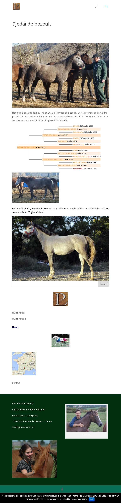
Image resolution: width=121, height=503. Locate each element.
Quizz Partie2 (19, 318)
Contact (16, 382)
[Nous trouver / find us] (24, 374)
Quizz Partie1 (19, 312)
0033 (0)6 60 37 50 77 (23, 427)
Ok (91, 499)
